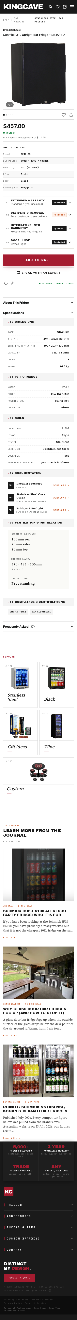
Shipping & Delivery (16, 1299)
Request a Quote (19, 1277)
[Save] (64, 115)
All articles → (13, 841)
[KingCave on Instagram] (50, 1290)
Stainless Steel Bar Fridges (49, 20)
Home (6, 20)
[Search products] (51, 7)
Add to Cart (38, 260)
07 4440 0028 (11, 1290)
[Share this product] (71, 115)
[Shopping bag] (65, 7)
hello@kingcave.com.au (33, 1290)
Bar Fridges (19, 20)
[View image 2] (6, 115)
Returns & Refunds (43, 1299)
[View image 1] (4, 115)
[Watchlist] (58, 7)
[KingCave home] (38, 1191)
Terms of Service (35, 1303)
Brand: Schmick (12, 29)
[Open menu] (72, 7)
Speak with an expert (41, 272)
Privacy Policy (13, 1303)
